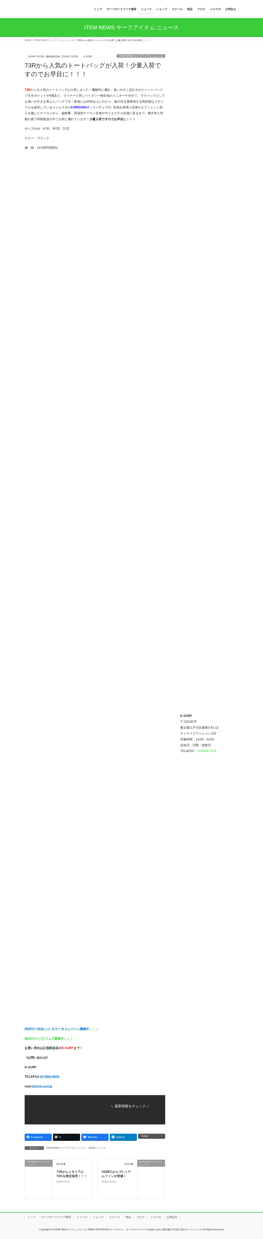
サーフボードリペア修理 (56, 1217)
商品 (128, 1217)
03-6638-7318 (206, 751)
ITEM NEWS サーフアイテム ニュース (141, 56)
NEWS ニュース (97, 1148)
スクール (114, 1217)
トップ (32, 1217)
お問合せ (172, 1217)
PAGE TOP (253, 1198)
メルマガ (155, 1217)
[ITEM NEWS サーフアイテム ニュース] (39, 1179)
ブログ (141, 1217)
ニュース (81, 1217)
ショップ (98, 1217)
